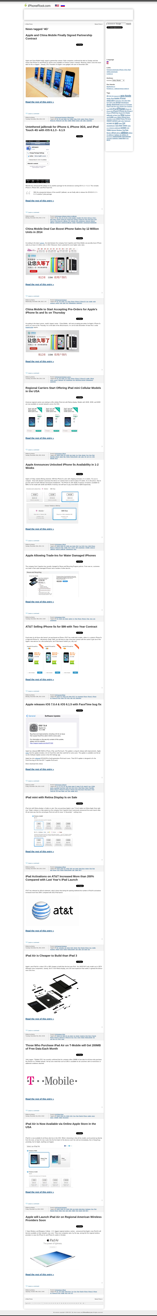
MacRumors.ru (111, 86)
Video (109, 130)
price (69, 547)
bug (90, 786)
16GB (58, 455)
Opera (128, 117)
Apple (65, 119)
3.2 (60, 786)
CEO (71, 1116)
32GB (61, 455)
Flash (108, 106)
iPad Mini (52, 456)
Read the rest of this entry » (40, 102)
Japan (61, 456)
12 (49, 1303)
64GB (67, 455)
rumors (78, 120)
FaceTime (62, 788)
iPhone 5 (91, 119)
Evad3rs (74, 217)
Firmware (59, 216)
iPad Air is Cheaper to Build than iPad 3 (51, 955)
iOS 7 (94, 217)
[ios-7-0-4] (52, 748)
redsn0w (73, 221)
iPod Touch (91, 219)
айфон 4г (125, 135)
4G (60, 119)
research (52, 303)
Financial (59, 117)
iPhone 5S (58, 120)
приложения (126, 136)
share (85, 949)
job (113, 115)
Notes (62, 791)
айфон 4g (118, 135)
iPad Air (83, 947)
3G (57, 119)
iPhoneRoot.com (38, 5)
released (37, 758)
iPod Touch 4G (59, 221)
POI (69, 221)
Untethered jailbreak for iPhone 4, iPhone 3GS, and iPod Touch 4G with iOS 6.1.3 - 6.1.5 (62, 128)
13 (51, 1303)
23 (71, 1303)
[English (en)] (109, 63)
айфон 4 (111, 135)
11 (47, 1303)
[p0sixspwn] (38, 183)
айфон (124, 132)
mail (108, 117)
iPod (86, 219)
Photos (122, 119)
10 (46, 1303)
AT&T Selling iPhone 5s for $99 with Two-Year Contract (61, 626)
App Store (124, 100)
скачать (115, 138)
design (52, 788)
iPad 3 (87, 788)
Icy (73, 618)
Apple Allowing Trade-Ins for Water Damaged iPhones (61, 555)
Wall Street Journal (80, 380)
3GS (60, 217)
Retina (68, 456)
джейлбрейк (79, 222)
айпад (113, 133)
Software (64, 216)
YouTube (125, 130)
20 (65, 1303)
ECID (78, 119)
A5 (66, 217)
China (75, 119)
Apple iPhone (120, 98)
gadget (82, 119)
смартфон (89, 120)
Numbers (52, 949)
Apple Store (82, 868)
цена (75, 549)
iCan (90, 455)
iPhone (86, 119)
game (117, 106)
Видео (109, 133)
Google (122, 106)
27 (78, 1303)
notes (27, 753)
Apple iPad (110, 98)
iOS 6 (85, 217)
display (83, 455)
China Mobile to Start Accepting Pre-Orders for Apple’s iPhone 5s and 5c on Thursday (61, 311)
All (55, 117)
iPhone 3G (64, 219)
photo (118, 119)
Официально (72, 303)
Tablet (76, 870)
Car (68, 119)
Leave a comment (33, 113)
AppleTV (86, 786)
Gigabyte (82, 1036)
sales (84, 120)
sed (88, 456)
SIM (77, 221)
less (59, 698)
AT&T (77, 546)
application (111, 100)
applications (118, 100)
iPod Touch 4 (88, 789)
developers (125, 102)
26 (76, 1303)
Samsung (60, 380)
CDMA (71, 119)
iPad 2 (54, 219)
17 (59, 1303)
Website (52, 458)
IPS (57, 791)
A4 (64, 217)
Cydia (69, 217)
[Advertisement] (78, 14)
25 (74, 1303)
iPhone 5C (53, 120)
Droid (121, 104)
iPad (51, 219)
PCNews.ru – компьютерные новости (118, 88)
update (74, 222)
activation (61, 947)
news (62, 698)
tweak (80, 1210)
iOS (82, 217)
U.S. (90, 456)
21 (67, 1303)
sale (81, 120)
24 (72, 1303)
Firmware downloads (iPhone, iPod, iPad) (119, 69)
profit (94, 301)
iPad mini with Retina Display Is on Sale (51, 797)
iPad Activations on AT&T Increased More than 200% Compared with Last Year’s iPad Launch (60, 878)
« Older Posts (29, 24)
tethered (88, 221)
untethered (58, 222)
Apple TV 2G (80, 786)
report (51, 380)
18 (61, 1303)
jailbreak (65, 221)
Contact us (110, 74)
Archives (109, 80)
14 (53, 1303)
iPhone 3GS (70, 219)
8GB (71, 868)
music (115, 117)
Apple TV (74, 786)
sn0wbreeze (82, 221)
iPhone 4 (76, 219)
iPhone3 (72, 789)
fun (115, 106)
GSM (89, 546)
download (80, 696)
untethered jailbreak (66, 222)
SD (64, 380)
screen (109, 123)
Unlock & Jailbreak (72, 216)
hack (125, 106)
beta (129, 100)
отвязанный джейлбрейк (89, 222)
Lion (63, 120)
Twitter (60, 1117)
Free (87, 455)
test (67, 303)
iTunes (127, 113)
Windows (119, 130)
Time (69, 791)
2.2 (57, 786)
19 (63, 1303)
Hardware (64, 117)
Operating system (111, 119)
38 (83, 1303)
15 (55, 1303)
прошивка (109, 138)
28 (80, 1303)
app (62, 119)
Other (72, 117)
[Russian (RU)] (109, 61)
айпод (118, 133)
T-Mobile (87, 547)
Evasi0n (79, 217)
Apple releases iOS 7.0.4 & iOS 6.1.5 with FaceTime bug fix (63, 704)
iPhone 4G (123, 111)
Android (116, 96)
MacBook (127, 115)
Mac (66, 120)
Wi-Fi (56, 458)
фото (108, 140)
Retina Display (74, 456)
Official (69, 117)
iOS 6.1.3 (90, 217)
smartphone (69, 380)
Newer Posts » (99, 24)
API (119, 96)
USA (93, 456)
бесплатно (65, 1117)
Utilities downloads (112, 72)
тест (127, 138)
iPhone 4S (81, 219)
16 (57, 1303)
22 (69, 1303)
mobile (69, 120)
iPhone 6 (109, 113)
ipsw (59, 791)
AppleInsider (29, 327)
